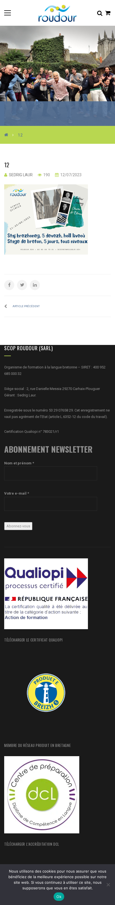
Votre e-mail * (16, 493)
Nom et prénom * (19, 463)
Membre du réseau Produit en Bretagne (37, 745)
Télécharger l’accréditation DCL (31, 844)
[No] (108, 884)
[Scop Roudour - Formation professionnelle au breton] (57, 13)
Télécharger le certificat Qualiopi (33, 640)
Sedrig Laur (21, 175)
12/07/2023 (70, 175)
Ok (58, 896)
